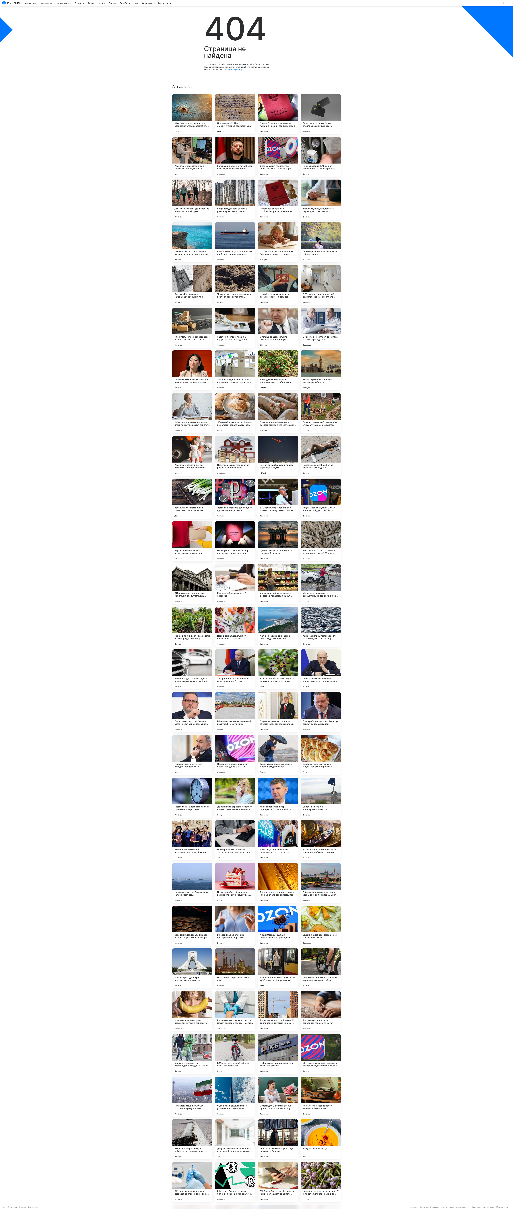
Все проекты (33, 1207)
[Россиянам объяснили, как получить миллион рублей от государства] (192, 456)
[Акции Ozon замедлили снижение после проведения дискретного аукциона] (278, 926)
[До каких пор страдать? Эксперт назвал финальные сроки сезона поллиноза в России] (235, 798)
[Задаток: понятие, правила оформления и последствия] (235, 328)
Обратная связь (502, 1207)
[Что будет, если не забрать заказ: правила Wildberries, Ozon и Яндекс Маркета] (192, 328)
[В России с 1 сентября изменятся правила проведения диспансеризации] (321, 328)
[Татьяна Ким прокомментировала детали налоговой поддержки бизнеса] (192, 370)
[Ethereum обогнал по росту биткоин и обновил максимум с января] (235, 1182)
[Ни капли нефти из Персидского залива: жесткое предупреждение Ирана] (192, 883)
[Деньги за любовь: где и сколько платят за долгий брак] (192, 200)
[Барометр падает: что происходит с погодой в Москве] (192, 1054)
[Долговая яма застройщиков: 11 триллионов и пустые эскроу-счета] (278, 1011)
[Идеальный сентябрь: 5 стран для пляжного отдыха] (321, 456)
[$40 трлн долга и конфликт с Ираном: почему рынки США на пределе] (278, 499)
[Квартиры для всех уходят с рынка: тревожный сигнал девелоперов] (235, 200)
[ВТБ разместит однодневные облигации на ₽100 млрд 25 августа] (192, 584)
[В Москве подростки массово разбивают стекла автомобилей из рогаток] (192, 114)
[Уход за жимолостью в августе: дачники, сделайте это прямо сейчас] (278, 669)
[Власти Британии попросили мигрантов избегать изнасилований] (321, 370)
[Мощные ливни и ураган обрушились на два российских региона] (321, 584)
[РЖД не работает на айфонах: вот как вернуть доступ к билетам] (278, 1182)
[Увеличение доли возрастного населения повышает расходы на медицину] (235, 370)
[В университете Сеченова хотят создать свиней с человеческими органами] (278, 413)
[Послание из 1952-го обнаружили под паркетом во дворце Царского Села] (235, 114)
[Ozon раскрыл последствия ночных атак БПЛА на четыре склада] (278, 157)
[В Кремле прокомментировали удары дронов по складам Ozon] (321, 883)
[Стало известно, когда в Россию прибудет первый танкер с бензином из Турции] (235, 242)
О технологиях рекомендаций (457, 1207)
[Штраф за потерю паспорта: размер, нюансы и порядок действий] (278, 285)
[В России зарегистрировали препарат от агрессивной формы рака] (192, 1182)
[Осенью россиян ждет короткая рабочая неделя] (321, 242)
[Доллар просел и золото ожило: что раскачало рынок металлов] (278, 883)
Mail (4, 1207)
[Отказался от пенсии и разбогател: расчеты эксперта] (278, 200)
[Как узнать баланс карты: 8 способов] (235, 584)
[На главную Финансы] (14, 3)
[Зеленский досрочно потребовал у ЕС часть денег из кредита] (235, 157)
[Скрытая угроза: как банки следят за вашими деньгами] (321, 114)
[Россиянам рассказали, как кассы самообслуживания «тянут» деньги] (192, 157)
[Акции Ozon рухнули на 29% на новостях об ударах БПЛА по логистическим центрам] (321, 499)
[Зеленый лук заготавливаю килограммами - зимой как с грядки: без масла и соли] (192, 499)
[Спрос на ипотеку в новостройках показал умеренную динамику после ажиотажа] (321, 798)
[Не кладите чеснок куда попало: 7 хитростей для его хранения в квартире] (321, 1182)
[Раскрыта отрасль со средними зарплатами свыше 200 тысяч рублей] (321, 541)
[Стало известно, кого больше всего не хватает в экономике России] (192, 712)
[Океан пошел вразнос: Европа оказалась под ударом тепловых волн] (192, 242)
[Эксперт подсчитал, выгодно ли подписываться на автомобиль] (192, 669)
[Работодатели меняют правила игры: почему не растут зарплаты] (192, 413)
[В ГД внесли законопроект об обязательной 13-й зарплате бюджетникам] (321, 285)
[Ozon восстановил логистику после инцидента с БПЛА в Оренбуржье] (235, 755)
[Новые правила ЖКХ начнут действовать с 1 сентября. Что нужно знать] (321, 157)
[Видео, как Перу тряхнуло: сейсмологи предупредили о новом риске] (192, 1139)
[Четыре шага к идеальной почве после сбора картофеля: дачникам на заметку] (235, 285)
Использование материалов (483, 1207)
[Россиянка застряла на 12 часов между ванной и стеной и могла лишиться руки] (235, 1011)
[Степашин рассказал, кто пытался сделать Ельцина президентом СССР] (278, 328)
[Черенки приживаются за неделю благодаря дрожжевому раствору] (192, 627)
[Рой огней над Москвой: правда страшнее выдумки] (278, 456)
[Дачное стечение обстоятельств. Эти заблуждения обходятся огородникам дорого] (321, 413)
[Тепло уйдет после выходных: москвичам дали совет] (278, 755)
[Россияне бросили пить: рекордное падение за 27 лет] (321, 1011)
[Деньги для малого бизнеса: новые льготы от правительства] (321, 669)
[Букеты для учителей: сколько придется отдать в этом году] (278, 1097)
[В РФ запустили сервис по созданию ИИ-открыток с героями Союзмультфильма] (278, 840)
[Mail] (4, 3)
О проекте (413, 1207)
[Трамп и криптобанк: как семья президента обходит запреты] (321, 840)
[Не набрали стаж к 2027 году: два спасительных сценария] (235, 541)
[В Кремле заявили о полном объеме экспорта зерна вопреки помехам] (278, 712)
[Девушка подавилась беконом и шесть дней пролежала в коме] (235, 1139)
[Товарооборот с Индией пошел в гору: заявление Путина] (235, 669)
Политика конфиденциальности (431, 1207)
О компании (12, 1207)
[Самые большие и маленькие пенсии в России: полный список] (278, 114)
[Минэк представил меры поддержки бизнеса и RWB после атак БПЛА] (278, 798)
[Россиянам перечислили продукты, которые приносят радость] (192, 1011)
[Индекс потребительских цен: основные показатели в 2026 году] (278, 584)
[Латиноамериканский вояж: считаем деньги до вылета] (278, 627)
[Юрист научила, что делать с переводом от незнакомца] (321, 200)
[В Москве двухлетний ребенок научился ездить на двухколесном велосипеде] (235, 1054)
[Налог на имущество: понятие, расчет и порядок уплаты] (235, 456)
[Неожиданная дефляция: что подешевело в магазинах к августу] (235, 627)
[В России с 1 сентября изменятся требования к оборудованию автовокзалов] (278, 968)
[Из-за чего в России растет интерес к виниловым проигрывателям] (321, 1097)
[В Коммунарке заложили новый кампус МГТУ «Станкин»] (235, 712)
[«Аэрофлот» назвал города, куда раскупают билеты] (278, 1139)
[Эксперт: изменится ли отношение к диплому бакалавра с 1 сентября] (192, 840)
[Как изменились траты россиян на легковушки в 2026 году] (321, 627)
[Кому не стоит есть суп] (321, 1139)
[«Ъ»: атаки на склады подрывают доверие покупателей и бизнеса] (321, 1054)
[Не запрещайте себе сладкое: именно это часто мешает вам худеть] (235, 883)
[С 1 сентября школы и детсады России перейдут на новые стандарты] (278, 242)
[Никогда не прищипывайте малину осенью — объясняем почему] (278, 370)
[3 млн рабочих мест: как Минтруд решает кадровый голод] (321, 712)
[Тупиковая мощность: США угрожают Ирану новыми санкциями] (192, 1097)
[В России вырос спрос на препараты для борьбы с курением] (235, 926)
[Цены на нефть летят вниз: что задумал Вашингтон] (278, 541)
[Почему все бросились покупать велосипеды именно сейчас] (321, 968)
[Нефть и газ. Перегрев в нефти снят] (235, 968)
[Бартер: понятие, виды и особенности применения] (192, 541)
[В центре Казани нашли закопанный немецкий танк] (192, 285)
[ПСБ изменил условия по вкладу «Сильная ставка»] (278, 1054)
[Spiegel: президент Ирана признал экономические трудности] (192, 968)
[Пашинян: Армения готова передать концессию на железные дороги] (192, 755)
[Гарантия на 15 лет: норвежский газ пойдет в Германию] (192, 798)
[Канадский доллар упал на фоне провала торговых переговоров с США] (192, 926)
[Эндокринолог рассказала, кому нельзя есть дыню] (321, 926)
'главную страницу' (233, 69)
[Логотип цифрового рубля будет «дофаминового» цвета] (235, 499)
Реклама (22, 1207)
